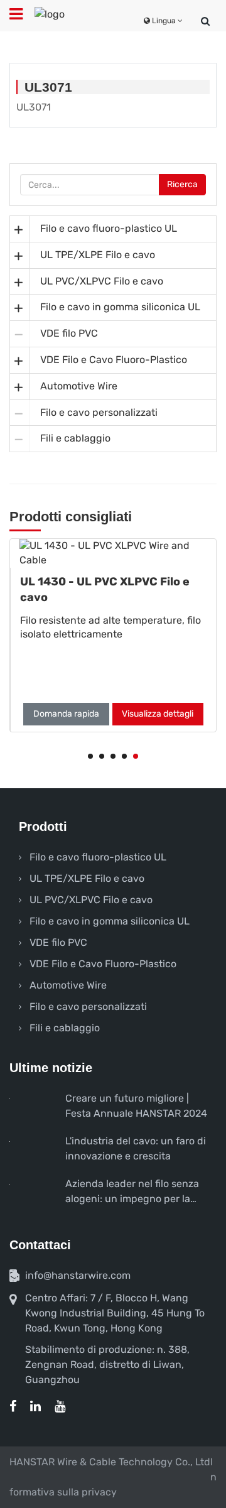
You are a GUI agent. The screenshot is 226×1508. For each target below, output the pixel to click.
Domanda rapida (66, 713)
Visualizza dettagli (157, 713)
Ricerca (182, 184)
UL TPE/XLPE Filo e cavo (97, 255)
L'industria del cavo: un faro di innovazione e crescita (135, 1148)
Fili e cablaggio (75, 438)
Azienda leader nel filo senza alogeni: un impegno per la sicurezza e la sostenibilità (132, 1192)
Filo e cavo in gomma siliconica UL (120, 307)
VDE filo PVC (69, 333)
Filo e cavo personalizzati (99, 412)
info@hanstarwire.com (78, 1275)
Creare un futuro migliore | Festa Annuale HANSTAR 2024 (136, 1105)
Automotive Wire (78, 386)
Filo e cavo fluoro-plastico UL (108, 228)
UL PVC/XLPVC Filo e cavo (101, 281)
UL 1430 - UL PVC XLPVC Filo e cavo (105, 589)
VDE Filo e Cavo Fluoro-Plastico (113, 360)
